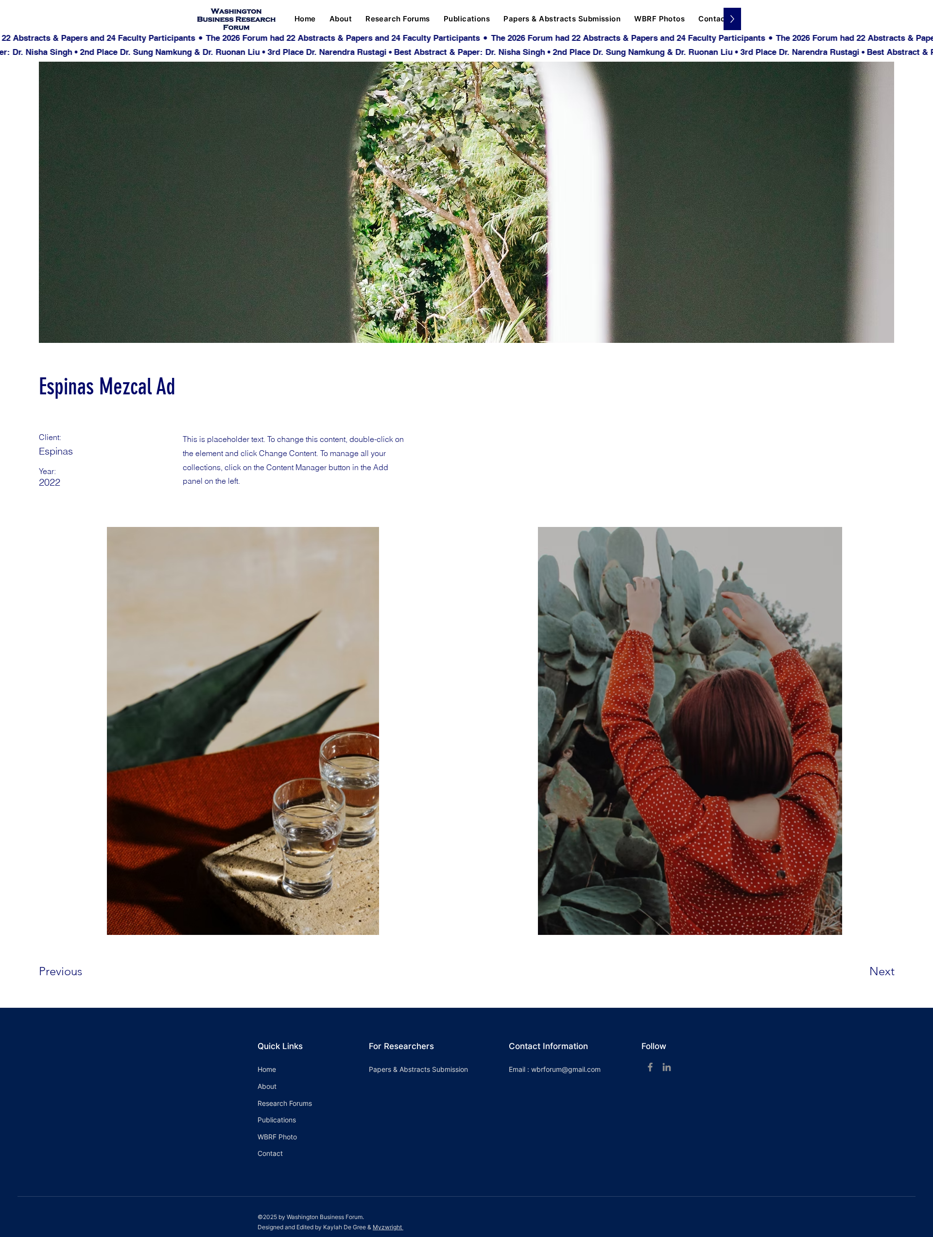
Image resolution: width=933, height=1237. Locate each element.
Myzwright (388, 1227)
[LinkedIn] (667, 1067)
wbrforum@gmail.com (566, 1069)
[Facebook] (650, 1067)
